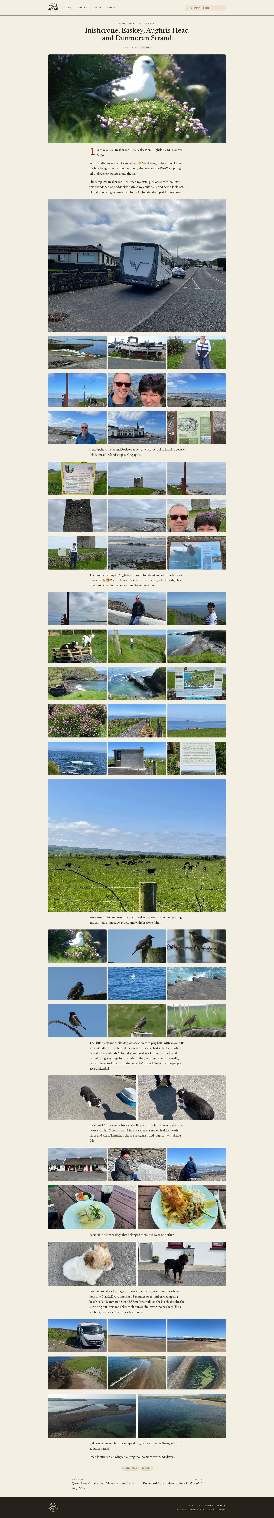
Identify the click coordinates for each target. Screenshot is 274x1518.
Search (221, 1505)
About (111, 8)
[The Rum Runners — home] (53, 7)
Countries (82, 8)
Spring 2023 (126, 23)
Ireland (145, 47)
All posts (195, 1505)
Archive (98, 8)
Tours (68, 8)
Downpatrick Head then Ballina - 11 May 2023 (172, 1483)
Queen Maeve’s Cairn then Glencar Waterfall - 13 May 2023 (103, 1486)
